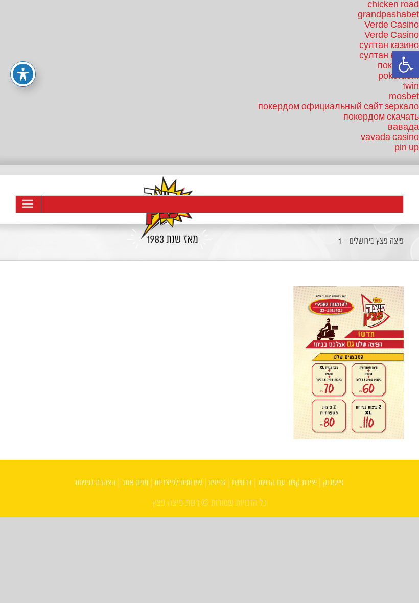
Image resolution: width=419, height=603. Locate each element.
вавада (403, 127)
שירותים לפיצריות (178, 483)
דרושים (242, 483)
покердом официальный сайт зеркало (338, 107)
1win (411, 86)
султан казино (389, 46)
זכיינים (217, 483)
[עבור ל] (209, 204)
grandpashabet (388, 15)
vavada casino (390, 138)
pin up (406, 148)
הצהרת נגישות (95, 483)
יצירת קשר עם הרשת (287, 483)
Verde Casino (391, 25)
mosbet (404, 97)
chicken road (393, 5)
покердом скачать (381, 117)
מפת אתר (135, 483)
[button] (405, 64)
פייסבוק (333, 483)
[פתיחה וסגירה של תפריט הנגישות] (23, 74)
